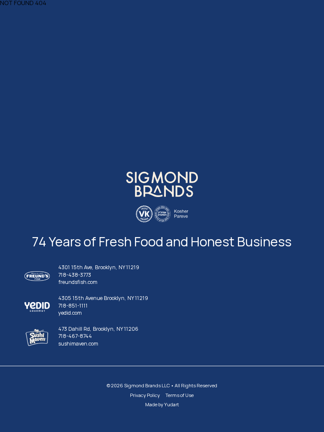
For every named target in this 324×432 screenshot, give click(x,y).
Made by (162, 404)
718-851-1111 (73, 306)
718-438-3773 (74, 275)
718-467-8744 (75, 336)
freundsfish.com (77, 282)
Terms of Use (179, 395)
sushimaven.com (78, 344)
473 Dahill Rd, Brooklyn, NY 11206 (98, 329)
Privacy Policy (145, 395)
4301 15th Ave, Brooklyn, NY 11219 (98, 267)
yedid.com (70, 313)
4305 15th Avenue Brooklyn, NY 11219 (103, 298)
